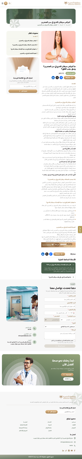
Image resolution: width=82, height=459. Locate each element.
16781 (29, 329)
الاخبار (49, 430)
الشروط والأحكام (23, 430)
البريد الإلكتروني (71, 302)
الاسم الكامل (72, 296)
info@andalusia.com (24, 335)
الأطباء (74, 425)
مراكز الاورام (48, 427)
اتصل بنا (25, 422)
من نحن (74, 422)
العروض (74, 427)
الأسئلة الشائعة (23, 425)
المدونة (49, 425)
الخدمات (49, 422)
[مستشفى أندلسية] (72, 3)
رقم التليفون (72, 309)
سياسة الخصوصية (23, 427)
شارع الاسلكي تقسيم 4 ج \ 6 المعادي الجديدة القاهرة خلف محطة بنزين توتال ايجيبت (19, 343)
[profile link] (75, 451)
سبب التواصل (71, 316)
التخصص (56, 316)
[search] (9, 3)
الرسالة (73, 330)
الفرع (74, 323)
